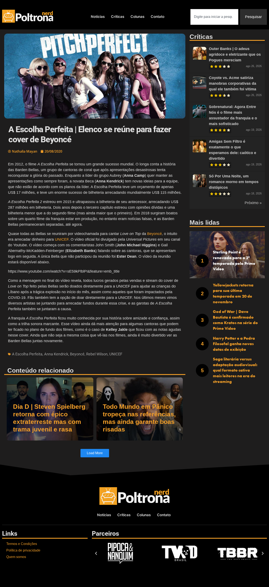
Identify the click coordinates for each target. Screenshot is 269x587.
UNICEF (61, 239)
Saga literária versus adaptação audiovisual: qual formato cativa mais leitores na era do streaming (235, 370)
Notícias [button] (98, 17)
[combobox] (214, 17)
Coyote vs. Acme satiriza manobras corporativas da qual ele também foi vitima (232, 83)
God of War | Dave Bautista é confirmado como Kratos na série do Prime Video (235, 320)
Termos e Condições (21, 544)
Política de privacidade (23, 550)
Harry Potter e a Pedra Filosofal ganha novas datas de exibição (234, 344)
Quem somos (16, 557)
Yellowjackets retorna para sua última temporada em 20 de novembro (233, 293)
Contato (157, 17)
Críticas (117, 17)
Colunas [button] (137, 17)
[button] (96, 553)
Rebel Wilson (97, 354)
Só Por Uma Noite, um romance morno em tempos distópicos (233, 182)
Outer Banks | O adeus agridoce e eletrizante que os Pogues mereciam (235, 54)
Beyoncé (154, 234)
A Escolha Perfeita (27, 354)
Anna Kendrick (56, 354)
